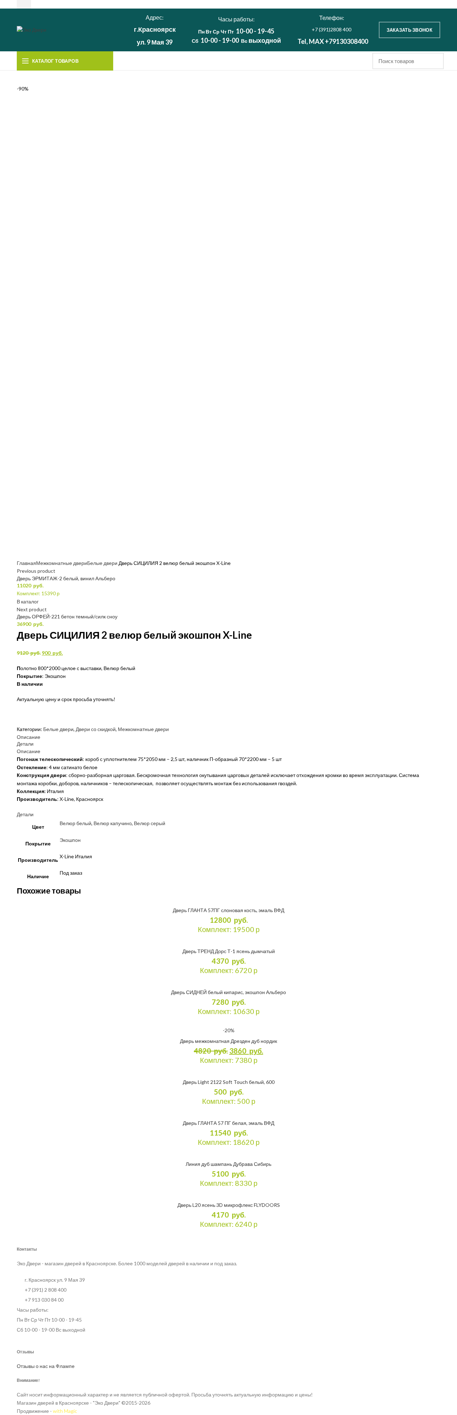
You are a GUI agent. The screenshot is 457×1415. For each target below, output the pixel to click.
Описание (28, 737)
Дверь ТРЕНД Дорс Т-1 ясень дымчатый (228, 951)
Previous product (36, 571)
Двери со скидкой (96, 729)
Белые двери (102, 563)
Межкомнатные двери (61, 563)
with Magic (65, 1411)
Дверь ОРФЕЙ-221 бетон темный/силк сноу (67, 616)
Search (434, 61)
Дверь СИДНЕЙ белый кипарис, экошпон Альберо (228, 992)
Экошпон (70, 840)
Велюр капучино (113, 823)
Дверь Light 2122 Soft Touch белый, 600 (229, 1082)
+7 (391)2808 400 (331, 29)
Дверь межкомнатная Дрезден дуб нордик (228, 1041)
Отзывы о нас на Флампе (46, 1366)
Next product (32, 609)
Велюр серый (149, 823)
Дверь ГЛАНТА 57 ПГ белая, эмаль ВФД (228, 1123)
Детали (25, 744)
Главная (26, 563)
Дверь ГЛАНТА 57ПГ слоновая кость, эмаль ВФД (228, 910)
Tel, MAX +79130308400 (332, 41)
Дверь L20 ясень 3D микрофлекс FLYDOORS (228, 1205)
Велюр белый (75, 823)
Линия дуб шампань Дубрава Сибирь (228, 1164)
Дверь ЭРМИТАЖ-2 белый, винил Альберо (66, 578)
